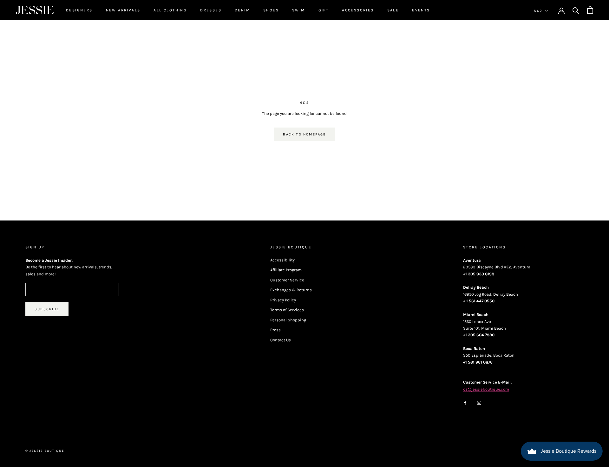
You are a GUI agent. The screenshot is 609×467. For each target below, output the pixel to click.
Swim (298, 10)
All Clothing (170, 10)
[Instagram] (479, 402)
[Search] (576, 10)
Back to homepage (304, 134)
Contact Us (280, 340)
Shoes (271, 10)
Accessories (358, 10)
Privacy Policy (283, 300)
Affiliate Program (286, 269)
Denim (242, 10)
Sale (393, 10)
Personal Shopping (288, 320)
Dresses (210, 10)
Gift (323, 10)
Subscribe (47, 309)
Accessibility (282, 260)
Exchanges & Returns (291, 289)
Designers (79, 10)
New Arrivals (123, 10)
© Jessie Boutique (44, 451)
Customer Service (287, 280)
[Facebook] (465, 402)
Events (421, 10)
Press (275, 329)
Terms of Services (287, 309)
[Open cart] (590, 10)
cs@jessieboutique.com (486, 389)
